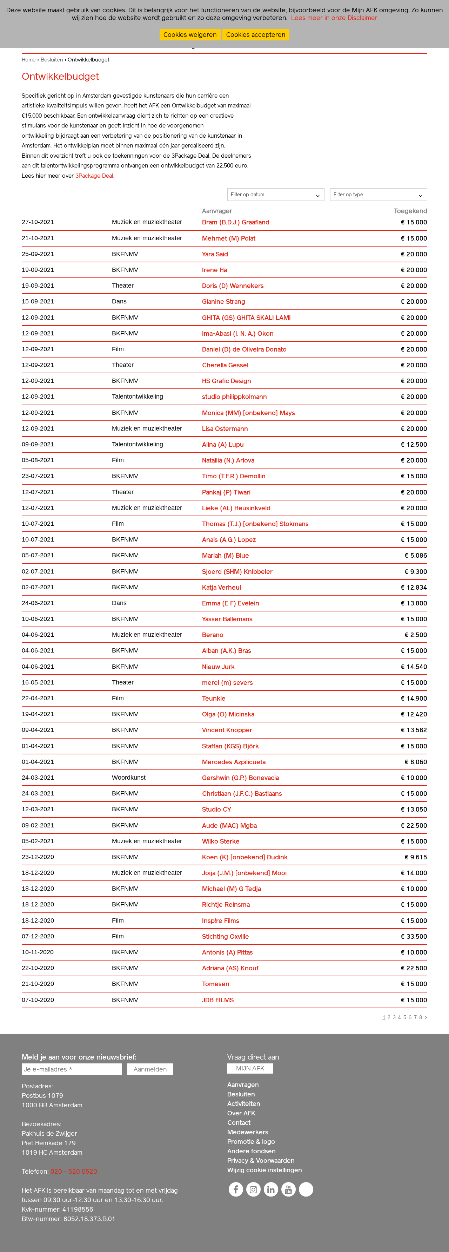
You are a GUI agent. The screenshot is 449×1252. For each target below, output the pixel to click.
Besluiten (52, 60)
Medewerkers (247, 1132)
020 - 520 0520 (74, 1171)
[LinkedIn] (270, 1189)
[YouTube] (288, 1189)
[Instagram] (253, 1189)
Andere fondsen (251, 1151)
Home (29, 60)
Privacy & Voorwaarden (261, 1160)
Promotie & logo (251, 1141)
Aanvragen (243, 1084)
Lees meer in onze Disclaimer (333, 17)
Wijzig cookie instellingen (264, 1170)
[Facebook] (235, 1189)
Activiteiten (243, 1103)
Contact (238, 1122)
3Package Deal (94, 175)
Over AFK (241, 1113)
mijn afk (250, 1068)
